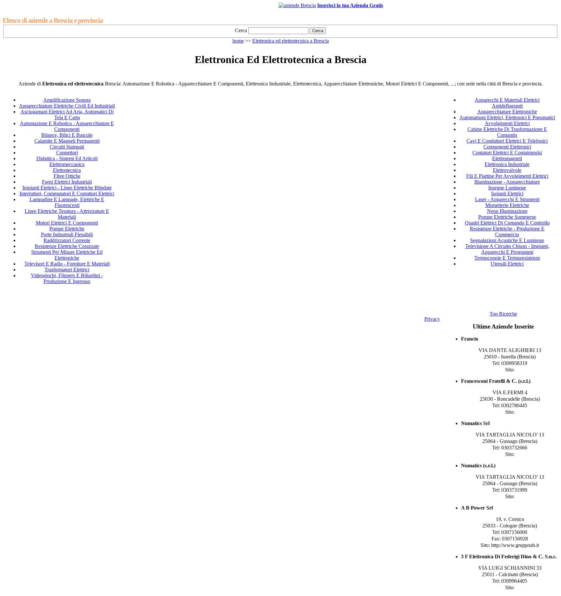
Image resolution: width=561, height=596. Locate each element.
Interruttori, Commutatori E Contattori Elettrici (66, 193)
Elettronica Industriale (507, 164)
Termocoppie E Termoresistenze (507, 258)
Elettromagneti (507, 158)
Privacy (432, 319)
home (238, 41)
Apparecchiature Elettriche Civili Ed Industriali (67, 106)
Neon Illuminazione (507, 211)
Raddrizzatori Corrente (67, 240)
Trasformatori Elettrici (66, 269)
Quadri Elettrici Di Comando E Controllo (507, 223)
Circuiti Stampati (67, 146)
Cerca (241, 30)
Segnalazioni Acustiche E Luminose (507, 240)
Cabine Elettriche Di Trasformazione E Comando (507, 132)
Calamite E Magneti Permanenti (67, 141)
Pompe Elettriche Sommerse (507, 217)
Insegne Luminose (507, 187)
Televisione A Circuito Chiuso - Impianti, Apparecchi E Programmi (507, 249)
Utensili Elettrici (507, 263)
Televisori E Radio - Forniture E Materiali (67, 263)
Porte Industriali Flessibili (67, 234)
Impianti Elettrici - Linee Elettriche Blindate (67, 187)
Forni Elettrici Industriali (67, 182)
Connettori (67, 152)
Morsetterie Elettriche (507, 205)
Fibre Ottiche (67, 176)
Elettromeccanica (66, 164)
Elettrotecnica (67, 170)
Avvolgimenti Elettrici (507, 123)
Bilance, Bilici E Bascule (67, 135)
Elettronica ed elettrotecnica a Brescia (290, 41)
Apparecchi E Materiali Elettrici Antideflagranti (507, 103)
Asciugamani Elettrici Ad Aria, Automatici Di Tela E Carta (67, 114)
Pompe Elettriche (66, 228)
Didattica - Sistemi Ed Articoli (67, 158)
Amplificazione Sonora (67, 100)
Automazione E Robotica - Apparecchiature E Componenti (67, 126)
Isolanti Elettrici (507, 193)
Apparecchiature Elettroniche (507, 111)
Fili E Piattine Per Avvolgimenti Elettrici (507, 176)
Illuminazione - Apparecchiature (507, 182)
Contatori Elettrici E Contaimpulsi (507, 152)
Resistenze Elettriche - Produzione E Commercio (507, 231)
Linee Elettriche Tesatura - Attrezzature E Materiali (67, 214)
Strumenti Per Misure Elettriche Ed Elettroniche (67, 255)
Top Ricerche (503, 314)
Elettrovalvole (507, 170)
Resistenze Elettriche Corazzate (67, 246)
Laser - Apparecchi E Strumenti (507, 199)
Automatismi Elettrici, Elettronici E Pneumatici (507, 117)
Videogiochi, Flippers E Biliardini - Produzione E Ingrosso (67, 278)
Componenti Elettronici (507, 146)
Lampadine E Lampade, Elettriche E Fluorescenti (67, 202)
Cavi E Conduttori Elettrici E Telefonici (507, 141)
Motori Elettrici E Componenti (67, 223)
